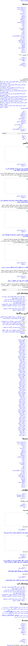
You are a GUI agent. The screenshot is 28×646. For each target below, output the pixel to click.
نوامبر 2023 (22, 389)
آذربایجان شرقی (21, 7)
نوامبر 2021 (22, 424)
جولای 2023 (22, 395)
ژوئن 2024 (22, 378)
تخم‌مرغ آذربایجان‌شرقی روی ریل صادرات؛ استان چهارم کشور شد (12, 94)
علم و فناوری (21, 40)
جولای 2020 (22, 435)
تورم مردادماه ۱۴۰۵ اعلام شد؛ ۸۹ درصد (14, 299)
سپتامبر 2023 (21, 392)
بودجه (27, 609)
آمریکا (22, 607)
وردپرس (23, 498)
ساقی (4, 611)
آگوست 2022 (21, 411)
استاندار (15, 607)
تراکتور (15, 609)
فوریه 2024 (22, 384)
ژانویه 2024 (22, 386)
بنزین (3, 607)
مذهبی (23, 49)
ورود (23, 493)
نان (19, 615)
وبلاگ (23, 60)
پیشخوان (22, 21)
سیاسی (23, 37)
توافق (11, 609)
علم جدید (22, 38)
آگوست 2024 (21, 375)
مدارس (6, 613)
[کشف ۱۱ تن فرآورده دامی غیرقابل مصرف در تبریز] (16, 259)
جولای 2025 (22, 359)
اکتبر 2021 (22, 426)
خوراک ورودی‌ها (21, 495)
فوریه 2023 (22, 402)
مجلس (10, 613)
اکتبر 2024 (22, 372)
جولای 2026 (22, 341)
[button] (24, 108)
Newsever (9, 645)
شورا (22, 613)
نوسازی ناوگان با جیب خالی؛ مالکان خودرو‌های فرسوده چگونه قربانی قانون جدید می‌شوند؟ (13, 324)
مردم (27, 615)
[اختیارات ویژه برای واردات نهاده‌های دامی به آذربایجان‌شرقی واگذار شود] (16, 161)
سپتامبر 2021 (21, 427)
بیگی (25, 609)
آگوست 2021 (21, 429)
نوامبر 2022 (22, 407)
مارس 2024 (22, 383)
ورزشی (23, 50)
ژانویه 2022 (22, 421)
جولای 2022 (22, 413)
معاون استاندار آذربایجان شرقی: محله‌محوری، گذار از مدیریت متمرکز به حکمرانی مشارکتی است (13, 100)
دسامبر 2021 (21, 423)
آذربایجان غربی (21, 9)
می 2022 (22, 416)
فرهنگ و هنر (22, 41)
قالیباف (15, 613)
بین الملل (22, 19)
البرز (20, 126)
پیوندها (23, 57)
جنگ (7, 609)
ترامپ (18, 609)
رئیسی (18, 611)
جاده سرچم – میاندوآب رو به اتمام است (11, 321)
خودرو (26, 611)
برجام (8, 607)
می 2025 (22, 362)
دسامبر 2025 (21, 352)
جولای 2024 (22, 377)
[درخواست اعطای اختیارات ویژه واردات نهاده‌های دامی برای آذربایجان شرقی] (16, 193)
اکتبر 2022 (22, 408)
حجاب (4, 609)
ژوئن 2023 (22, 396)
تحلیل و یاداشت (21, 22)
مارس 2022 (22, 418)
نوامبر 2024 (22, 371)
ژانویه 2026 (22, 350)
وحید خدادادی (13, 615)
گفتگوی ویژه (21, 47)
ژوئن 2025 (22, 360)
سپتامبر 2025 (21, 356)
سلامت (23, 32)
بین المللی (22, 115)
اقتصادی (23, 18)
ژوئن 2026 (22, 343)
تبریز (22, 609)
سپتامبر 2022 (21, 410)
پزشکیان (4, 615)
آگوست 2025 (21, 357)
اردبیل (23, 15)
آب (27, 607)
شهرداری (25, 613)
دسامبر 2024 (21, 369)
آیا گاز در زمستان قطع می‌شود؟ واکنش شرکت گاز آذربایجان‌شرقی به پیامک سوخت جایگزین (12, 318)
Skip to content (24, 0)
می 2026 (22, 344)
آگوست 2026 (21, 340)
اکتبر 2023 (22, 390)
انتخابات (11, 607)
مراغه (3, 613)
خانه (24, 111)
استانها (23, 16)
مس (25, 615)
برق (5, 607)
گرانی (19, 617)
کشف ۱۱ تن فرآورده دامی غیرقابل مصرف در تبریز (15, 267)
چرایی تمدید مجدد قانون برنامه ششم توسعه (17, 580)
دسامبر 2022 (21, 405)
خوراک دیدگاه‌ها (21, 496)
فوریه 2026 (22, 349)
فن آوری (22, 43)
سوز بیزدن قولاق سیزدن (18, 35)
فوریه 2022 (22, 420)
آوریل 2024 (22, 381)
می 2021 (22, 433)
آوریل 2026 (22, 346)
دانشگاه (23, 29)
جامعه (23, 24)
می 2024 (22, 380)
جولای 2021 (22, 430)
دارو (24, 611)
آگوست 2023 (21, 393)
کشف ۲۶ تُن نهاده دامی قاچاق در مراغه (18, 280)
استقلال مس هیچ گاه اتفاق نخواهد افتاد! (18, 571)
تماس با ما (22, 59)
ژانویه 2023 (22, 404)
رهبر (24, 31)
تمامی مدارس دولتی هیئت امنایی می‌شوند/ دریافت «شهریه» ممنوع (13, 106)
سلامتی (23, 34)
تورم (9, 609)
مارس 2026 (22, 347)
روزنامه (9, 611)
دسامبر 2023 (21, 387)
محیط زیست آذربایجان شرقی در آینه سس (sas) (16, 532)
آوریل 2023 (22, 399)
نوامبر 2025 (22, 353)
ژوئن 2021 (22, 432)
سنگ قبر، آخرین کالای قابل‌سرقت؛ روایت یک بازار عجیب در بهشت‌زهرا (13, 85)
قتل (13, 613)
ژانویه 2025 (22, 368)
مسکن (21, 615)
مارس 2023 (22, 401)
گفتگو (23, 46)
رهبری (14, 611)
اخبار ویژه (22, 13)
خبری (23, 26)
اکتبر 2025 (22, 355)
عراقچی (19, 613)
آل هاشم (24, 607)
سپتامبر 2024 (21, 374)
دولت (21, 611)
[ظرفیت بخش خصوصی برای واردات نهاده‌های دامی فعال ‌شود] (16, 227)
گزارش (23, 44)
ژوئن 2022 (22, 414)
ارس (19, 607)
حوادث (23, 25)
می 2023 (22, 398)
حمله (2, 608)
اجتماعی (23, 10)
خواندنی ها (22, 28)
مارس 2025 (22, 365)
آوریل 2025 (22, 363)
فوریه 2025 (22, 366)
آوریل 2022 (22, 417)
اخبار (23, 12)
